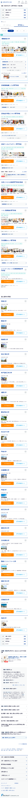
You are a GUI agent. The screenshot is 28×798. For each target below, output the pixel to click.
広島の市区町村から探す (7, 717)
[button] (26, 77)
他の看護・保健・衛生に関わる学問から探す (12, 713)
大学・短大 (7, 25)
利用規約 (16, 783)
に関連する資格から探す (10, 709)
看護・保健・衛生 (4, 750)
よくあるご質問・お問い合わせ (7, 790)
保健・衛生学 (11, 750)
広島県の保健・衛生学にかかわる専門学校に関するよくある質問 (13, 725)
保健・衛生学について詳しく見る (19, 685)
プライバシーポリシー (6, 785)
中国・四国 (17, 750)
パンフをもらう (7, 55)
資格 (17, 30)
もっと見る (24, 73)
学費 (23, 30)
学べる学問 (10, 30)
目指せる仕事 (4, 30)
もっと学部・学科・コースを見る (13, 70)
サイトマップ (4, 783)
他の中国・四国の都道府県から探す (9, 720)
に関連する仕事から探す (10, 706)
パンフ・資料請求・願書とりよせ (8, 788)
